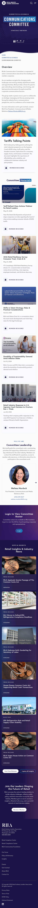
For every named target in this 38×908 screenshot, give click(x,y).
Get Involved (6, 868)
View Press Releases (10, 771)
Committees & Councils (10, 58)
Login (19, 531)
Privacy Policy (6, 890)
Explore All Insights (28, 771)
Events (4, 864)
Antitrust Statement (7, 900)
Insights (4, 859)
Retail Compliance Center (9, 843)
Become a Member (19, 810)
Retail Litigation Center (9, 840)
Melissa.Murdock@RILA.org (16, 111)
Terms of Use (5, 893)
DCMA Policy (5, 897)
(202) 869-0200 (6, 834)
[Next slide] (36, 482)
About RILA (5, 871)
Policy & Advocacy (7, 855)
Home (4, 55)
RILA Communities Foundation (11, 847)
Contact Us (5, 874)
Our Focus (5, 852)
